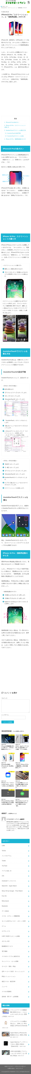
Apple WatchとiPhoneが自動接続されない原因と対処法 (18, 1035)
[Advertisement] (15, 100)
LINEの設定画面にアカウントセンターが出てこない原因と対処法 (18, 1053)
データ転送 (5, 911)
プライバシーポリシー (21, 1066)
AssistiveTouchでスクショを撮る (14, 136)
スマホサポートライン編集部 (15, 819)
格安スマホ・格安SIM (8, 981)
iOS (3, 876)
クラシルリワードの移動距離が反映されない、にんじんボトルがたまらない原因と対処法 (14, 1013)
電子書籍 (4, 951)
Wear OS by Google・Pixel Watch (12, 891)
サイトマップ (20, 1068)
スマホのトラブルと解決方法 (11, 956)
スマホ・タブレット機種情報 (11, 916)
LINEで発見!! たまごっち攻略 (11, 936)
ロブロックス (6, 931)
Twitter (4, 860)
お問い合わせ (11, 1068)
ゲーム (4, 926)
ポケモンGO (5, 941)
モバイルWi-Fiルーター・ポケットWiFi (14, 921)
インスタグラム (6, 855)
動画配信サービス (7, 946)
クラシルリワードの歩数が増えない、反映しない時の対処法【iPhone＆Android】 (15, 1024)
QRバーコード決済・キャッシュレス (13, 971)
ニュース (4, 986)
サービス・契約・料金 (9, 966)
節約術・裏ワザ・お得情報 (10, 996)
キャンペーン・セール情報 (10, 961)
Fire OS (4, 896)
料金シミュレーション (9, 976)
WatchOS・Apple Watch (9, 886)
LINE (3, 845)
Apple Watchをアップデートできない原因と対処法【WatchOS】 (19, 1044)
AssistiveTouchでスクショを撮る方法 (15, 130)
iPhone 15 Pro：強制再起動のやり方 (15, 139)
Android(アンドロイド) (9, 881)
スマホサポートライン (14, 1071)
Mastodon (5, 906)
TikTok (4, 850)
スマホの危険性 (6, 991)
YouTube (4, 866)
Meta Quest (5, 901)
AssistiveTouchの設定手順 (13, 133)
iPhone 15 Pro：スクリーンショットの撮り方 (15, 126)
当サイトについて (9, 1066)
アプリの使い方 (6, 871)
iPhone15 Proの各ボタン (11, 122)
